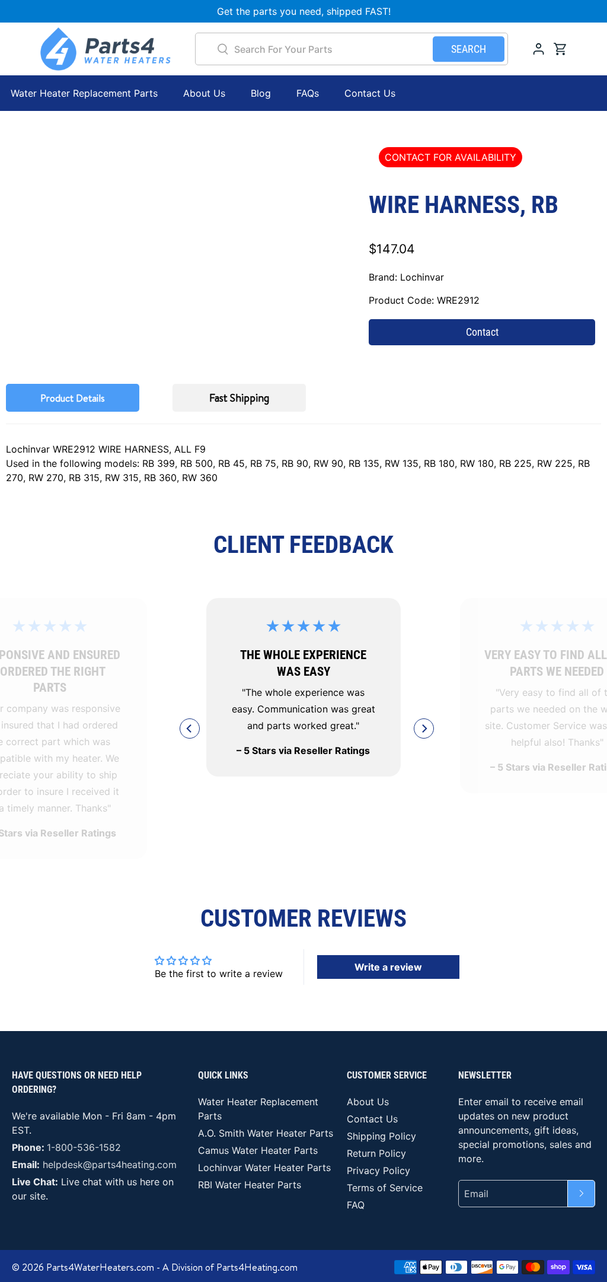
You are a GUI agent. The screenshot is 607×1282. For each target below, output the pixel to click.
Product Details (72, 398)
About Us (204, 93)
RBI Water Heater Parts (249, 1185)
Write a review (388, 967)
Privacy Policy (378, 1170)
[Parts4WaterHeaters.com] (105, 49)
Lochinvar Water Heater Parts (264, 1167)
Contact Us (369, 93)
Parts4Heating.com (257, 1267)
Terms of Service (385, 1188)
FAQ (356, 1205)
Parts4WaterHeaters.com (100, 1267)
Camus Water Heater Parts (258, 1150)
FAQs (307, 93)
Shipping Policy (381, 1136)
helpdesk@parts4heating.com (110, 1164)
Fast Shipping (239, 397)
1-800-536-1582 (84, 1147)
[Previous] (190, 728)
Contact (482, 332)
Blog (261, 93)
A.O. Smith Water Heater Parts (265, 1133)
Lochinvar (422, 277)
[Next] (424, 728)
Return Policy (376, 1153)
